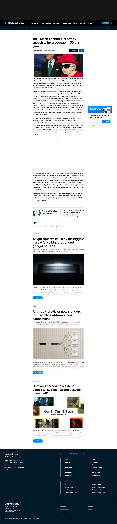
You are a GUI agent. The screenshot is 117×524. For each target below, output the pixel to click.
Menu (5, 23)
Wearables (95, 462)
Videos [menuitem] (90, 23)
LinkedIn (80, 453)
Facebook (61, 453)
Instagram (64, 453)
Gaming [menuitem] (48, 23)
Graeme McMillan (38, 50)
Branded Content (96, 484)
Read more (38, 298)
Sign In (105, 23)
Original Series (96, 475)
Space (94, 465)
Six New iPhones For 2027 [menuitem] (29, 28)
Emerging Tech (44, 226)
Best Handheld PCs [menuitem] (53, 28)
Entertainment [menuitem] (57, 23)
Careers (62, 503)
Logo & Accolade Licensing (71, 492)
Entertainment (68, 473)
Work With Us (63, 506)
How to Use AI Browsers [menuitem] (65, 28)
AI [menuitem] (28, 23)
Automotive (68, 475)
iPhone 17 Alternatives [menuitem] (78, 28)
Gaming (67, 465)
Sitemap (90, 509)
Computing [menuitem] (34, 23)
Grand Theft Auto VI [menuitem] (16, 28)
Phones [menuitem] (42, 23)
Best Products (95, 470)
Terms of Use (63, 512)
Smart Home (68, 470)
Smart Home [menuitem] (82, 23)
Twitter (67, 453)
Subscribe (106, 122)
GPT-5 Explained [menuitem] (104, 28)
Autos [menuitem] (75, 23)
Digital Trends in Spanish (98, 489)
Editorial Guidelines (69, 489)
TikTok (74, 453)
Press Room (90, 506)
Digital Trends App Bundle (98, 492)
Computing (67, 462)
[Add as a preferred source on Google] (73, 50)
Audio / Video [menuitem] (67, 23)
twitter (42, 215)
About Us (67, 482)
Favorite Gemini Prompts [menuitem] (92, 28)
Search (111, 23)
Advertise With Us (69, 487)
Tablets (94, 459)
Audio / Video (36, 226)
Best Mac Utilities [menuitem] (42, 28)
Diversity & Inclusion (64, 509)
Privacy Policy (93, 125)
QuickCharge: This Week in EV (58, 226)
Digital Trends (13, 25)
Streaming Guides (97, 467)
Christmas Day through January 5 (50, 180)
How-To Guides (96, 473)
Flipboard (83, 453)
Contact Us (67, 484)
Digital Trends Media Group (14, 518)
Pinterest (77, 453)
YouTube (71, 453)
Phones (66, 459)
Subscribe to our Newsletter (99, 482)
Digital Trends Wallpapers (98, 487)
